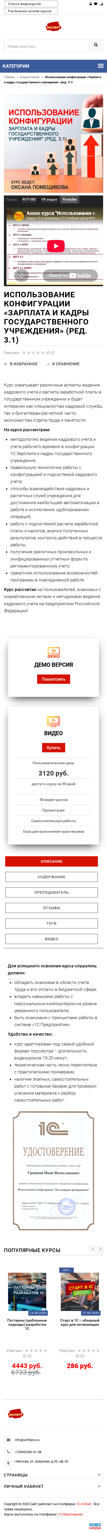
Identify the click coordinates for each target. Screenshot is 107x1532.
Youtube (70, 199)
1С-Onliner (84, 1504)
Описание (52, 861)
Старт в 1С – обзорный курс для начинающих (79, 1322)
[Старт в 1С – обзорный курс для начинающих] (80, 1291)
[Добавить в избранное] (23, 1272)
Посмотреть (53, 679)
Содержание (51, 877)
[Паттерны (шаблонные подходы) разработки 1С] (27, 1291)
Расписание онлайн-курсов (29, 11)
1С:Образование (70, 1514)
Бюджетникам (31, 77)
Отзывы (51, 908)
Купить (54, 747)
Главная (11, 77)
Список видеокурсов (24, 4)
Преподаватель (52, 892)
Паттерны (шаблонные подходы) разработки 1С (27, 1324)
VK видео (49, 199)
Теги (51, 923)
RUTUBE (29, 199)
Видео (51, 939)
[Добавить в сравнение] (33, 1272)
